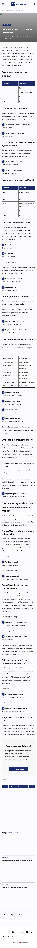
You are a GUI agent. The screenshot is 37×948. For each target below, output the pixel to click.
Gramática (6, 24)
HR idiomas (25, 942)
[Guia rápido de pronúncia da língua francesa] (18, 845)
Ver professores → (18, 769)
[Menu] (3, 4)
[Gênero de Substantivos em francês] (18, 873)
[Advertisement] (18, 809)
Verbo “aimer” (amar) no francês (13, 915)
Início (3, 10)
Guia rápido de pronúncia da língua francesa (17, 860)
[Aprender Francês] (18, 4)
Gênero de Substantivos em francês (14, 887)
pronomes (5, 779)
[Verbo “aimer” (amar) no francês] (18, 900)
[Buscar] (34, 4)
